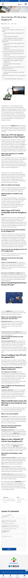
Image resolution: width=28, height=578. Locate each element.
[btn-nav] (26, 4)
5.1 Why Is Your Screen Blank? (9, 70)
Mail (3, 521)
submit (9, 549)
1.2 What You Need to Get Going (10, 36)
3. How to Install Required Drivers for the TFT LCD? (13, 51)
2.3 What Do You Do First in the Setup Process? (13, 50)
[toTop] (27, 570)
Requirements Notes (6, 536)
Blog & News (6, 9)
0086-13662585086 (5, 1)
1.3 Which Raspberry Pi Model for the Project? (13, 38)
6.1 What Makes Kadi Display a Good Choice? (13, 78)
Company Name (5, 531)
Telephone (4, 526)
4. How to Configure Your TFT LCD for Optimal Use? (13, 58)
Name (3, 516)
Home (1, 9)
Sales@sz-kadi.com (23, 1)
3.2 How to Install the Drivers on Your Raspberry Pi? (14, 56)
